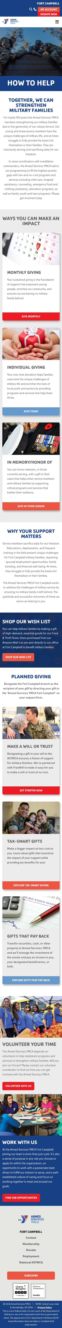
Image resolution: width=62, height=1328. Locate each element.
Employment (31, 1256)
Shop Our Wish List (18, 657)
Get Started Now (31, 790)
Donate (31, 1250)
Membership (31, 1244)
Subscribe (31, 1275)
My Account (49, 9)
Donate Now (48, 14)
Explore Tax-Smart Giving (31, 885)
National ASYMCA (31, 1262)
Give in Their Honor (31, 506)
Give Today (31, 411)
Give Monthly (31, 316)
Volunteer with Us (18, 1086)
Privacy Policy (45, 1307)
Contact (31, 1238)
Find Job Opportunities (21, 1197)
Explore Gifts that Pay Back (31, 980)
